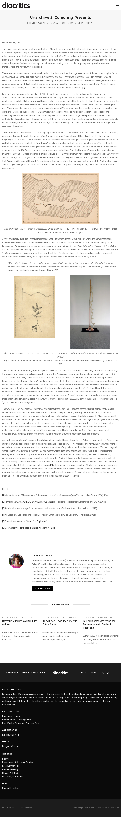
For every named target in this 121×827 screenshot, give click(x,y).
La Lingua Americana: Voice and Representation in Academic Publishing (99, 624)
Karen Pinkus (70, 617)
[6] (51, 465)
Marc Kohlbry (8, 723)
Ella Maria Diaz (106, 617)
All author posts (42, 588)
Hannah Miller (8, 720)
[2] (57, 270)
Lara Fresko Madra (63, 23)
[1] (83, 87)
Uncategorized (86, 23)
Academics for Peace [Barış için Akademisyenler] (32, 528)
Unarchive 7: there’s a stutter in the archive (19, 623)
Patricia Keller (29, 617)
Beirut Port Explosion (36, 521)
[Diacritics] (16, 5)
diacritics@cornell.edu (12, 776)
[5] (70, 444)
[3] (89, 419)
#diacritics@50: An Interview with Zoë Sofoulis (59, 623)
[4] (80, 430)
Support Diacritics (10, 788)
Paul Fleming (8, 716)
